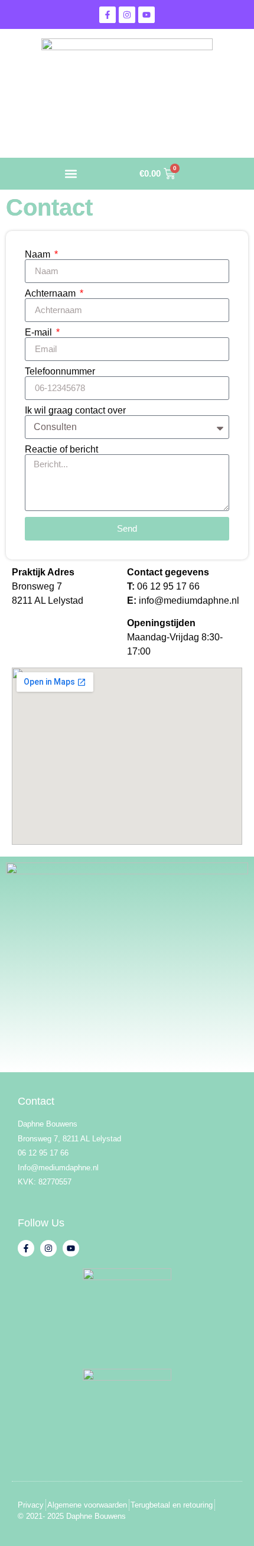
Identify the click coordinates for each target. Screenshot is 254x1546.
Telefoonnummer (60, 371)
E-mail (39, 332)
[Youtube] (146, 14)
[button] (70, 173)
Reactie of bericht (61, 449)
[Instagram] (127, 14)
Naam (39, 254)
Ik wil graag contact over (75, 410)
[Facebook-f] (107, 14)
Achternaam (51, 293)
